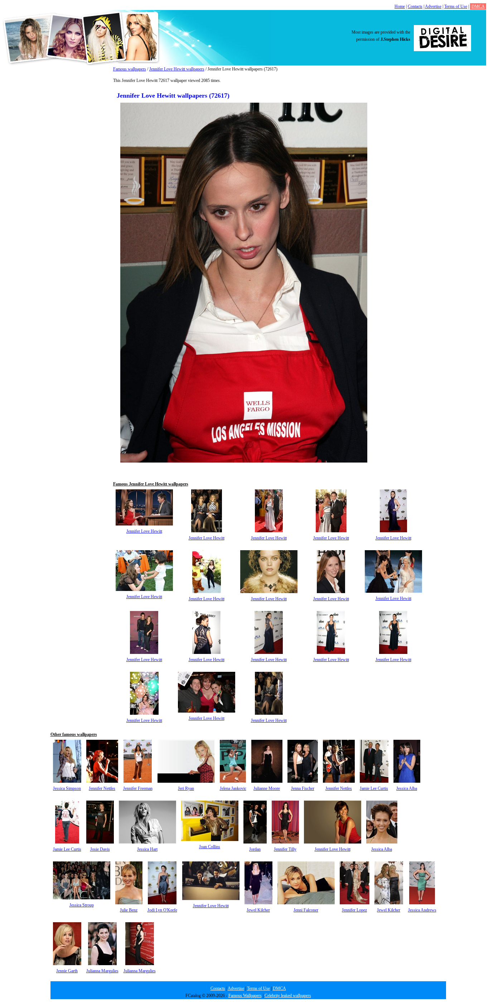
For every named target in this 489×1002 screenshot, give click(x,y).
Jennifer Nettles (102, 788)
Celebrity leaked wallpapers (288, 995)
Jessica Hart (147, 849)
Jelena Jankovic (233, 788)
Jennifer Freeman (137, 788)
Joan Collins (209, 846)
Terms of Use (455, 6)
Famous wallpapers (129, 69)
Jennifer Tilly (285, 849)
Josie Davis (100, 849)
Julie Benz (128, 910)
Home (399, 6)
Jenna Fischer (302, 788)
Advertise (433, 6)
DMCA (478, 6)
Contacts (415, 6)
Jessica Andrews (422, 910)
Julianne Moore (266, 788)
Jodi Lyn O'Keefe (162, 910)
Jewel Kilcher (258, 910)
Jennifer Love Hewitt (144, 531)
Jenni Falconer (306, 910)
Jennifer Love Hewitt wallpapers (176, 69)
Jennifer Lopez (354, 910)
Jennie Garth (67, 970)
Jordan (255, 849)
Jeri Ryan (186, 788)
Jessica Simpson (67, 788)
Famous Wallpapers (245, 995)
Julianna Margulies (102, 970)
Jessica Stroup (81, 905)
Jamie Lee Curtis (374, 788)
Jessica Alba (406, 788)
